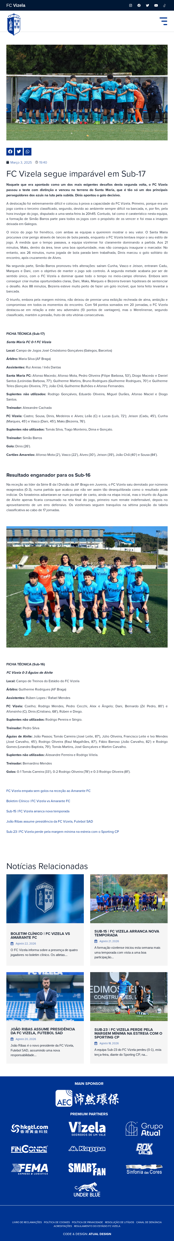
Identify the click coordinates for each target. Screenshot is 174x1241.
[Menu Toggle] (163, 21)
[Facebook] (139, 5)
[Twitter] (147, 5)
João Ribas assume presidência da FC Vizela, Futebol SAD (49, 821)
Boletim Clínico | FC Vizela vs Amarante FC (38, 801)
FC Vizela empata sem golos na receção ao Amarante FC (48, 790)
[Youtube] (156, 5)
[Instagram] (130, 5)
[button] (10, 151)
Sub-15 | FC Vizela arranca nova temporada (37, 811)
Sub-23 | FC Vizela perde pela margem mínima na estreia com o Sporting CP (62, 831)
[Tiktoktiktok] (164, 5)
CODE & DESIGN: (87, 1234)
